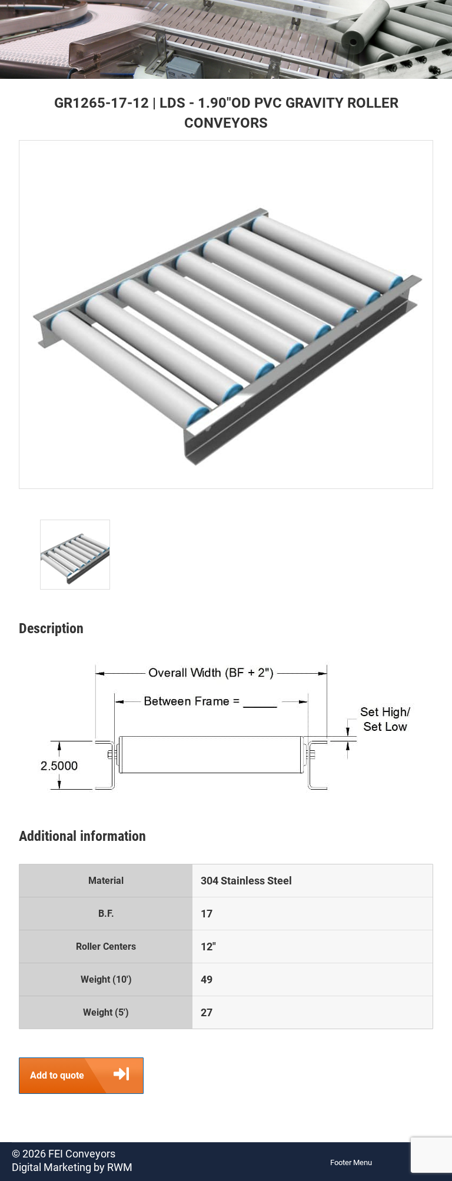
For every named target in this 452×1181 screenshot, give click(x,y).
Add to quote (57, 1075)
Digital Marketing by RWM (72, 1167)
